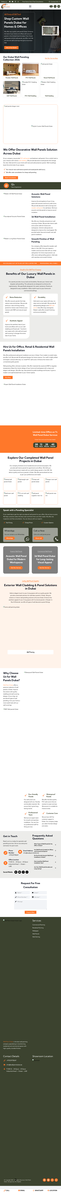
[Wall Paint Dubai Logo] (5, 6)
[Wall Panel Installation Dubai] (9, 484)
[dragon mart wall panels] (51, 484)
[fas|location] (4, 1069)
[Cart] (58, 6)
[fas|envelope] (20, 852)
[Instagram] (15, 1)
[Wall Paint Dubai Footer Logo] (12, 979)
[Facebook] (9, 1)
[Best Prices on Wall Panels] (23, 498)
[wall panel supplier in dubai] (51, 498)
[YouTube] (12, 1)
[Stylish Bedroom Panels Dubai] (37, 498)
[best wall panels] (23, 484)
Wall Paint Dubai (8, 685)
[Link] (11, 71)
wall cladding (23, 160)
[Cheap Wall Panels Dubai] (37, 484)
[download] (41, 1118)
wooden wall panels (37, 208)
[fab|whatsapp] (33, 1190)
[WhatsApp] (18, 1)
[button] (54, 1)
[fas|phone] (5, 853)
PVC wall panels (25, 158)
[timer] (45, 445)
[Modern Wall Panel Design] (9, 498)
